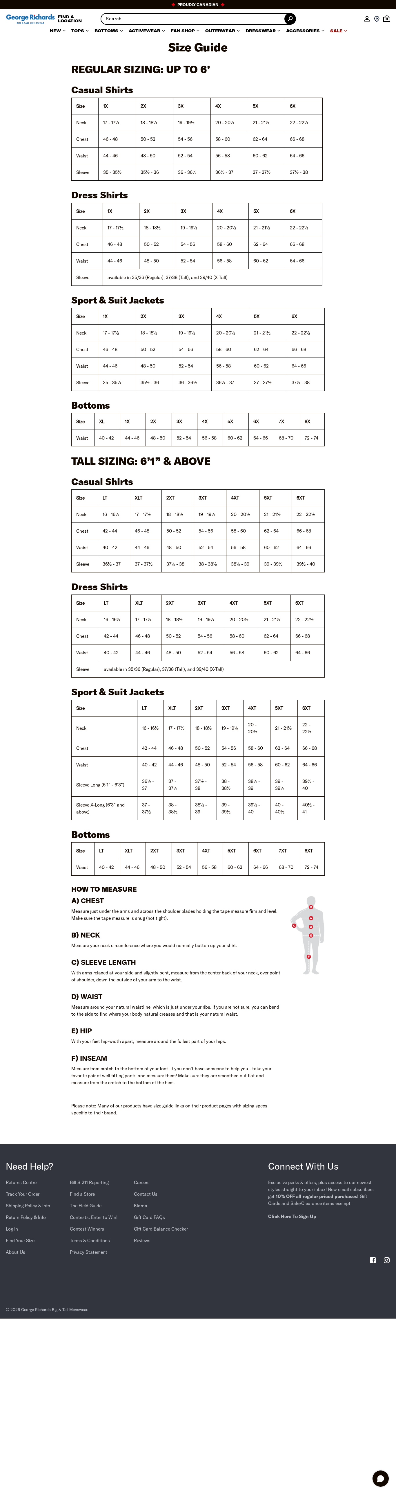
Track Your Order (22, 1194)
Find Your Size (20, 1240)
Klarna (140, 1206)
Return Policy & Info (26, 1217)
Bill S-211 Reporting (89, 1182)
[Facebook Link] (372, 1261)
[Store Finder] (376, 18)
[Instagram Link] (386, 1261)
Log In (12, 1229)
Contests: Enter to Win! (93, 1217)
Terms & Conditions (90, 1240)
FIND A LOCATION (70, 19)
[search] (198, 19)
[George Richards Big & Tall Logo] (30, 19)
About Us (15, 1252)
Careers (142, 1182)
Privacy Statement (88, 1252)
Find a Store (82, 1194)
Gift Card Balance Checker (161, 1229)
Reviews (142, 1240)
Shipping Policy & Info (28, 1206)
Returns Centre (21, 1182)
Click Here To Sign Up (292, 1216)
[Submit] (290, 19)
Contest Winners (87, 1229)
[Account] (367, 18)
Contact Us (145, 1194)
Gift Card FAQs (149, 1217)
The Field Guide (85, 1206)
